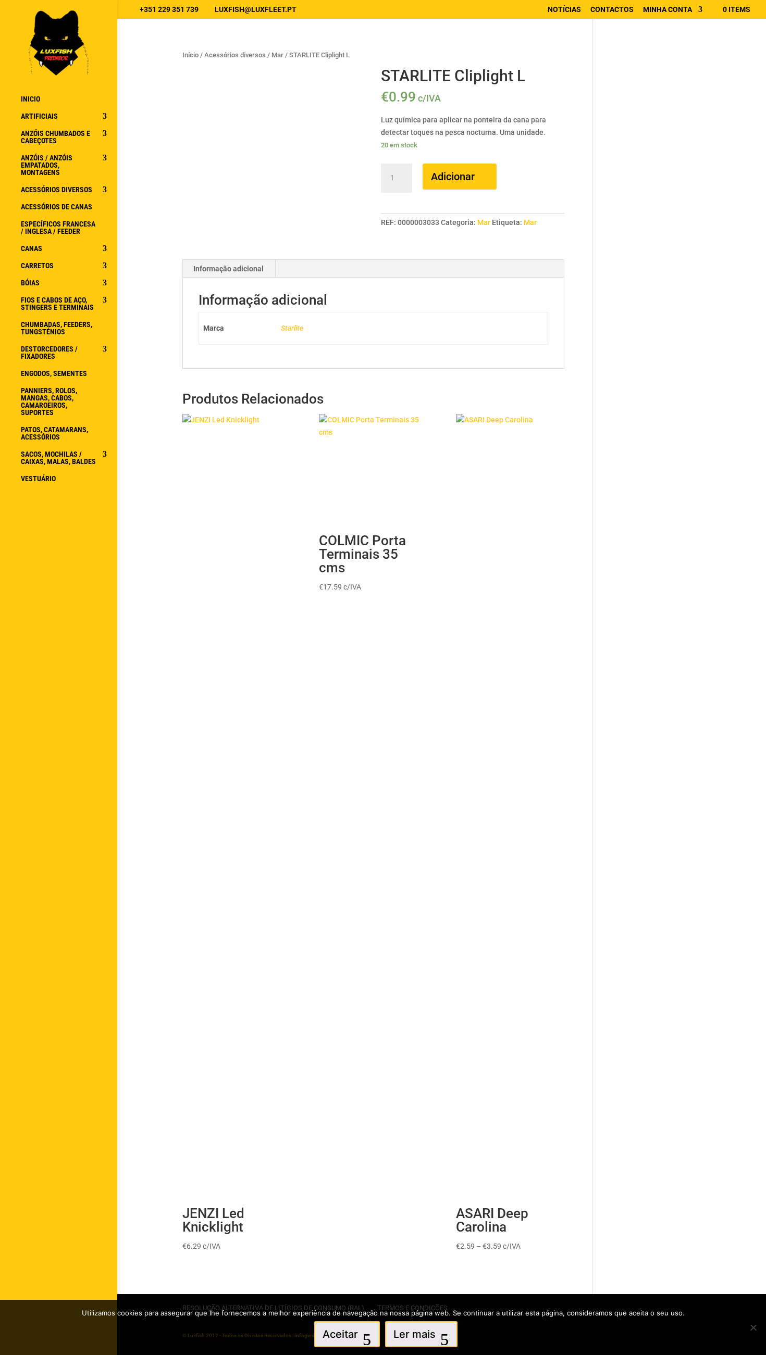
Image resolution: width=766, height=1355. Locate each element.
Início (190, 55)
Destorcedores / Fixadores (49, 352)
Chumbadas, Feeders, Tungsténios (56, 328)
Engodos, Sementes (54, 374)
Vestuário (38, 479)
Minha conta (667, 10)
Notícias (564, 10)
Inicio (30, 99)
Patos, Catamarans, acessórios (54, 433)
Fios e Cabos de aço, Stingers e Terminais (57, 303)
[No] (753, 1327)
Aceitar (340, 1334)
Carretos (37, 266)
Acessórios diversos (56, 190)
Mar (277, 55)
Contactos (612, 10)
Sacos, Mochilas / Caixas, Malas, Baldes (58, 458)
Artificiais (39, 116)
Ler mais (414, 1334)
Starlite (292, 328)
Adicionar (453, 176)
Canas (31, 249)
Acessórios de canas (56, 207)
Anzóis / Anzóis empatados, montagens (46, 165)
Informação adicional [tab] (228, 269)
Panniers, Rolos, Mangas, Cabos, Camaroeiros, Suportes (49, 402)
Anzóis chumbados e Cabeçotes (55, 137)
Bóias (30, 283)
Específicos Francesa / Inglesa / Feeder (58, 227)
